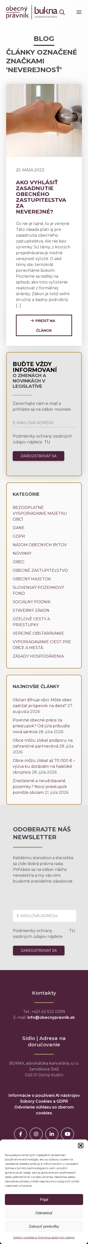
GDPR (19, 536)
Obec (18, 562)
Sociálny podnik (32, 602)
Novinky (22, 553)
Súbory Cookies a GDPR (44, 1101)
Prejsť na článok (45, 326)
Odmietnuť (44, 1213)
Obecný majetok (32, 579)
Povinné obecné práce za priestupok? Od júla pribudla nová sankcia (41, 726)
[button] (80, 1145)
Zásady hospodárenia (38, 656)
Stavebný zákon (31, 610)
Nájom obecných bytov (40, 545)
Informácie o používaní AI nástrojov (44, 1095)
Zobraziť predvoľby (44, 1226)
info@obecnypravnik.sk (51, 1017)
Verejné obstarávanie (38, 633)
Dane (18, 527)
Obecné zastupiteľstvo (40, 570)
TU (46, 442)
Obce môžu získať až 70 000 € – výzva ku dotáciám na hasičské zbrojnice (44, 766)
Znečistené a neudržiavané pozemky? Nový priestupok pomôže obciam (40, 786)
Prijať (44, 1199)
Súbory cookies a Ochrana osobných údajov (44, 1237)
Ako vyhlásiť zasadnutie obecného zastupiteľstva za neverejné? (41, 197)
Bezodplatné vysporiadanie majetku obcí (40, 513)
